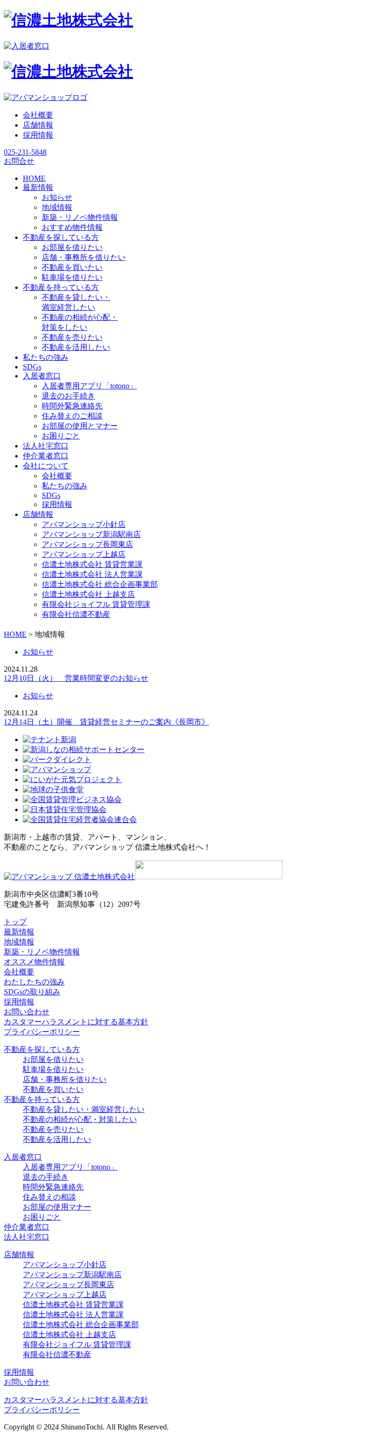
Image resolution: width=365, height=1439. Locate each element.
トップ (15, 922)
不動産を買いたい (72, 267)
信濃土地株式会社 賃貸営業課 (92, 564)
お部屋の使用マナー (57, 1207)
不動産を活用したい (76, 347)
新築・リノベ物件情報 (80, 217)
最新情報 (19, 932)
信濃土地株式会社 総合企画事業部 (100, 584)
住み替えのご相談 (72, 416)
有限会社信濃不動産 (76, 614)
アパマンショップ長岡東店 (87, 544)
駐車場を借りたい (72, 277)
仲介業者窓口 (26, 1227)
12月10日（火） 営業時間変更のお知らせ (76, 678)
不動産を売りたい (72, 337)
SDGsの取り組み (32, 992)
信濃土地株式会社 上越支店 (88, 594)
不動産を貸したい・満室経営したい (83, 1109)
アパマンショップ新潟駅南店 (91, 534)
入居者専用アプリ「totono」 (89, 386)
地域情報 (57, 207)
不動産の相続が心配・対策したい (80, 1119)
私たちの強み (64, 486)
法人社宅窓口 (26, 1237)
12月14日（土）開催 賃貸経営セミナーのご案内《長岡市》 (106, 722)
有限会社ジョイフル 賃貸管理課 (96, 604)
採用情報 (38, 135)
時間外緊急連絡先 (72, 406)
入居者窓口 (23, 1157)
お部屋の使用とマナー (80, 426)
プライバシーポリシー (42, 1032)
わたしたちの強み (34, 982)
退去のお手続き (68, 396)
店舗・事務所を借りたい (83, 257)
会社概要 (38, 115)
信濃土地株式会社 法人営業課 (92, 574)
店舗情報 (38, 125)
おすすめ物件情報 (72, 227)
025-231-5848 (25, 152)
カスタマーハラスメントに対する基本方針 (76, 1022)
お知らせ (57, 197)
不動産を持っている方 (42, 1099)
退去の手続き (45, 1177)
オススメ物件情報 (34, 962)
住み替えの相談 (49, 1197)
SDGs (51, 495)
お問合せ (19, 161)
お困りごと (61, 436)
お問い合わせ (26, 1012)
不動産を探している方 (42, 1049)
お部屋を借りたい (72, 247)
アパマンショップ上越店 (83, 554)
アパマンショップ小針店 (83, 524)
